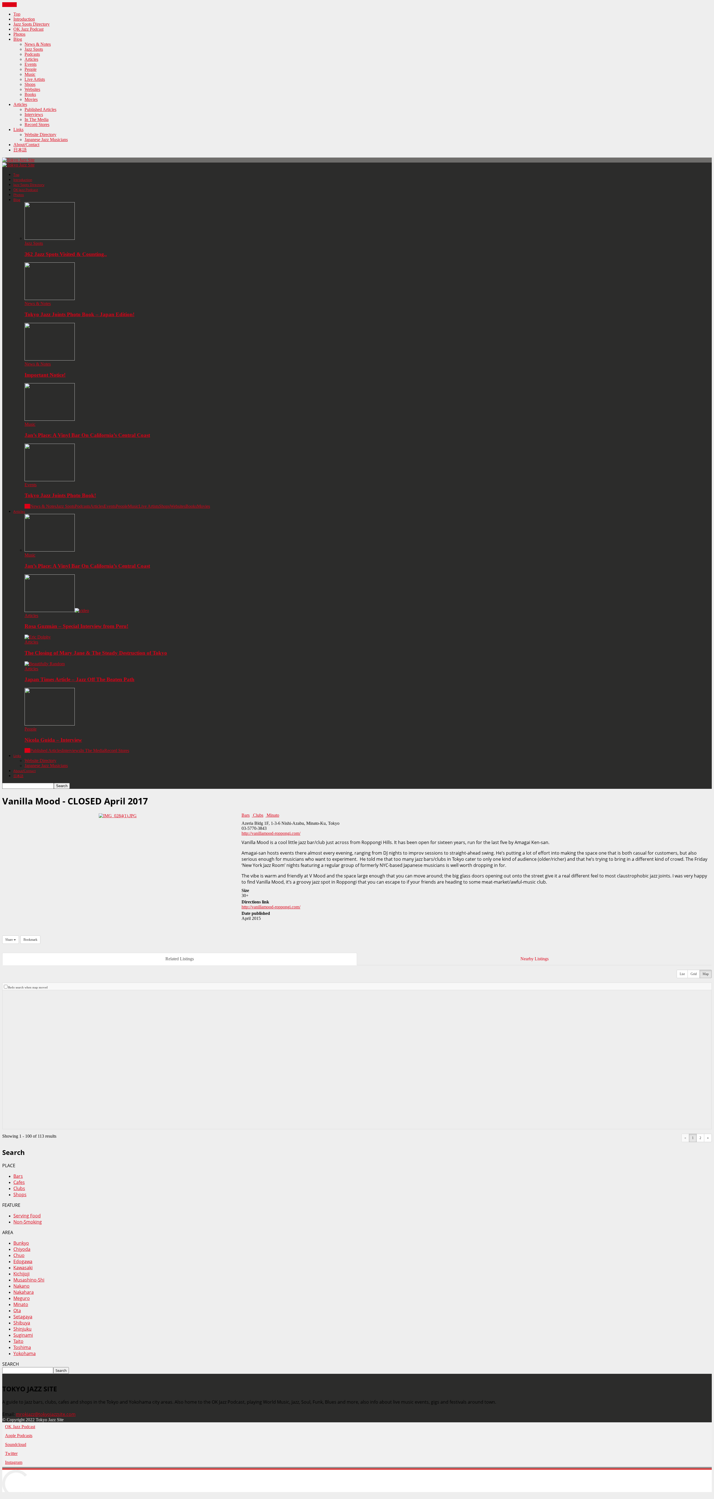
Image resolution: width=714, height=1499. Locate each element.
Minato (272, 815)
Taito (18, 1341)
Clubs (257, 815)
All (27, 506)
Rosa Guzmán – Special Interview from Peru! (76, 626)
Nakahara (23, 1292)
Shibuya (21, 1323)
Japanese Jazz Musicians (46, 139)
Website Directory (40, 134)
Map (706, 974)
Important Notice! (45, 375)
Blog (17, 39)
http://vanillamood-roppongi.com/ (271, 833)
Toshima (22, 1347)
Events (31, 64)
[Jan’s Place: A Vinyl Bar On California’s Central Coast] (50, 419)
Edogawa (22, 1261)
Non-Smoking (27, 1222)
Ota (17, 1310)
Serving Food (27, 1216)
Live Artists (35, 79)
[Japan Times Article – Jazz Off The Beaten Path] (45, 663)
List (682, 974)
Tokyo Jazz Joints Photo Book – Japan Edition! (79, 314)
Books (30, 94)
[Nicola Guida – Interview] (50, 724)
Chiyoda (21, 1249)
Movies (31, 99)
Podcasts (32, 54)
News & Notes (38, 44)
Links (18, 129)
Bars (246, 815)
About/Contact (26, 144)
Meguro (21, 1298)
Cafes (19, 1182)
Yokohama (24, 1353)
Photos (19, 34)
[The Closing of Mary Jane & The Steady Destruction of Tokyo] (38, 637)
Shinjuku (22, 1329)
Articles (31, 59)
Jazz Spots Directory (31, 24)
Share (9, 940)
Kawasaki (23, 1268)
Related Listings (179, 958)
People (31, 69)
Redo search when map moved (28, 987)
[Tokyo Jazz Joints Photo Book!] (50, 479)
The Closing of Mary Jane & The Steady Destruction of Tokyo (96, 653)
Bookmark (30, 940)
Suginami (23, 1335)
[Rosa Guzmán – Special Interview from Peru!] (57, 610)
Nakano (21, 1286)
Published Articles (40, 109)
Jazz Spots (34, 49)
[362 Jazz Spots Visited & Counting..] (50, 238)
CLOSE (9, 4)
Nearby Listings (534, 958)
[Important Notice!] (50, 359)
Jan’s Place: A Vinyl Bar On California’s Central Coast (87, 435)
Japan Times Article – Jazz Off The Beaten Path (79, 679)
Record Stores (37, 124)
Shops (30, 84)
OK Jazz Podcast (28, 29)
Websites (32, 89)
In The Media (37, 119)
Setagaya (22, 1317)
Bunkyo (21, 1243)
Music (30, 74)
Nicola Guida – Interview (53, 740)
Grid (694, 974)
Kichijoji (21, 1274)
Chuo (19, 1255)
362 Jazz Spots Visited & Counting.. (66, 254)
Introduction (24, 19)
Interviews (34, 114)
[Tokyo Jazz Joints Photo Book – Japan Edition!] (50, 298)
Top (16, 14)
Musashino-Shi (28, 1280)
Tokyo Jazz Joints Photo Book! (60, 495)
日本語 (20, 150)
